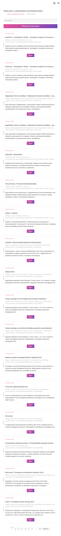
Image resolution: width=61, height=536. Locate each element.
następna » (45, 529)
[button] (58, 3)
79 (40, 529)
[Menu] (54, 3)
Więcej (30, 55)
